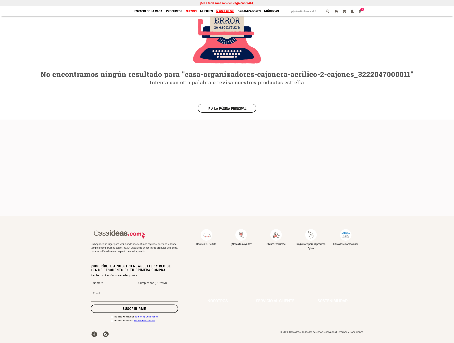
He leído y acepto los (136, 317)
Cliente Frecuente (276, 244)
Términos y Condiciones (146, 317)
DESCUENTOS (225, 11)
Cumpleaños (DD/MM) (152, 283)
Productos (174, 11)
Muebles (206, 11)
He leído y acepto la (134, 321)
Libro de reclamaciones (345, 244)
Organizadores (249, 11)
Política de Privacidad (144, 321)
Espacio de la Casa (148, 11)
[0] (360, 11)
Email (96, 293)
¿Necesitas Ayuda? (241, 244)
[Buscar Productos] (328, 11)
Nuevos (191, 11)
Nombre (98, 283)
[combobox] (311, 11)
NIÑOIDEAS (271, 11)
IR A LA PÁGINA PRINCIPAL (227, 108)
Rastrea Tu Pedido (206, 244)
